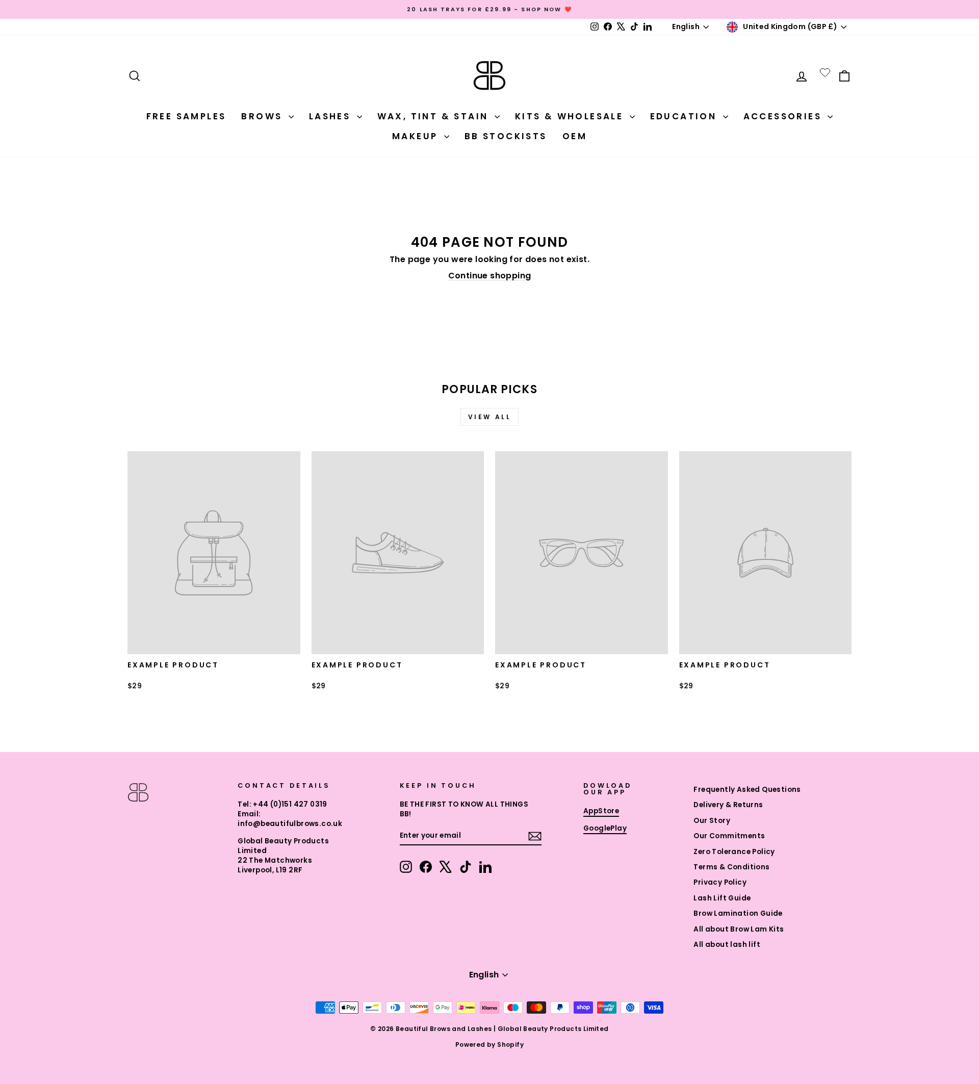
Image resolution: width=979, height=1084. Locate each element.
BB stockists (506, 136)
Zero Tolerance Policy (734, 852)
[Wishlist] (825, 72)
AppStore (601, 811)
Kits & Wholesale (571, 116)
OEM (574, 136)
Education (685, 116)
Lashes (331, 116)
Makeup (417, 136)
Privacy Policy (719, 882)
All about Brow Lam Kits (738, 929)
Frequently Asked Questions (747, 789)
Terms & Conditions (731, 867)
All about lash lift (726, 944)
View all (489, 416)
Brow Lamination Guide (737, 913)
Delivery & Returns (728, 805)
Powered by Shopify (489, 1044)
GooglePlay (605, 828)
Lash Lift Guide (722, 898)
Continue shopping (489, 275)
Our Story (711, 820)
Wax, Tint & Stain (434, 116)
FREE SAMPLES (186, 116)
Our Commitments (729, 836)
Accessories (784, 116)
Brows (263, 116)
